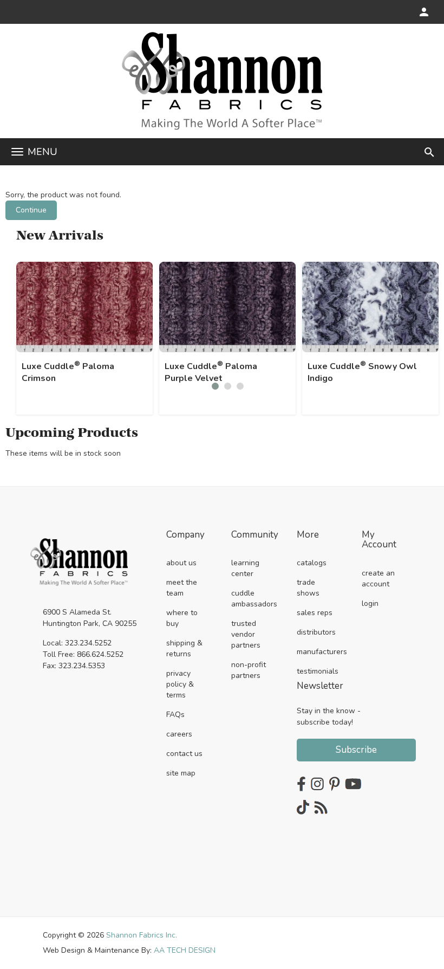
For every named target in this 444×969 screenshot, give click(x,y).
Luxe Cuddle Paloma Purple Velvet (211, 372)
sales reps (314, 613)
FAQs (175, 714)
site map (180, 773)
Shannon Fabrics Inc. (141, 935)
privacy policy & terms (180, 684)
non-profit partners (248, 670)
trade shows (308, 587)
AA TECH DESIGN (185, 950)
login (370, 603)
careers (179, 734)
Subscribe (356, 750)
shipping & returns (184, 648)
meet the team (181, 587)
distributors (316, 632)
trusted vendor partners (245, 634)
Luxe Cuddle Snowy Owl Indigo (362, 372)
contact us (184, 753)
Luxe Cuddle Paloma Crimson (68, 372)
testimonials (317, 671)
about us (181, 563)
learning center (245, 568)
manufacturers (322, 652)
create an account (378, 578)
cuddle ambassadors (254, 598)
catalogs (312, 563)
